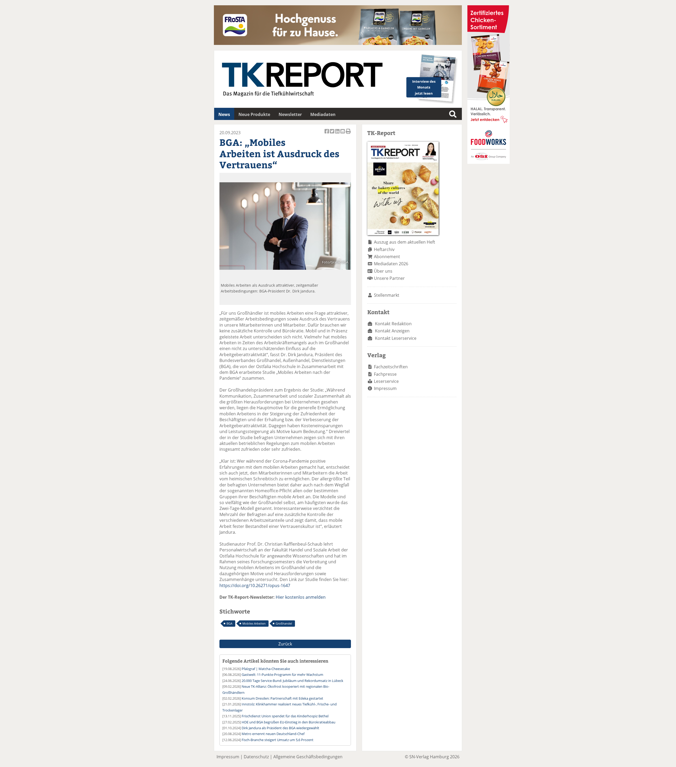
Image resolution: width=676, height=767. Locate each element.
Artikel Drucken (348, 134)
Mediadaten (323, 114)
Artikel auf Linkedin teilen (337, 134)
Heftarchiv (384, 249)
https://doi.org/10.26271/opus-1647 (254, 585)
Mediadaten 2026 (391, 264)
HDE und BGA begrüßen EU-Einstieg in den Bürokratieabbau (288, 722)
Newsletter (290, 114)
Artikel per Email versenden (343, 134)
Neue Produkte (254, 114)
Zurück (285, 644)
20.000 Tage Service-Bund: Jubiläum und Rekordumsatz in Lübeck (292, 680)
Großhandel (284, 623)
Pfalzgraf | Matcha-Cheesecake (266, 668)
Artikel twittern (332, 134)
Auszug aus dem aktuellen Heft (404, 242)
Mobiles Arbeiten (254, 623)
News (224, 114)
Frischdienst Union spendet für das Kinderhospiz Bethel (285, 716)
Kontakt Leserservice (395, 338)
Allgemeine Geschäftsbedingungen (307, 757)
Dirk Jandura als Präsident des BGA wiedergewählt (280, 728)
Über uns (383, 271)
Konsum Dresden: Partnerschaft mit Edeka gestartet (282, 698)
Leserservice (386, 381)
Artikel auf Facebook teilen (327, 134)
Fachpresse (385, 374)
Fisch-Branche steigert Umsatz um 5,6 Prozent (277, 739)
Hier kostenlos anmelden (301, 597)
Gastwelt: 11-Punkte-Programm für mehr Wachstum (282, 674)
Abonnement (387, 256)
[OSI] (488, 162)
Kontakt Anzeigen (392, 331)
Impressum (385, 388)
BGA (229, 623)
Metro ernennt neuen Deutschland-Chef (273, 733)
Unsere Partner (389, 278)
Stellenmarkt (386, 295)
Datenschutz (256, 757)
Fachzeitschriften (391, 367)
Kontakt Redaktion (393, 324)
